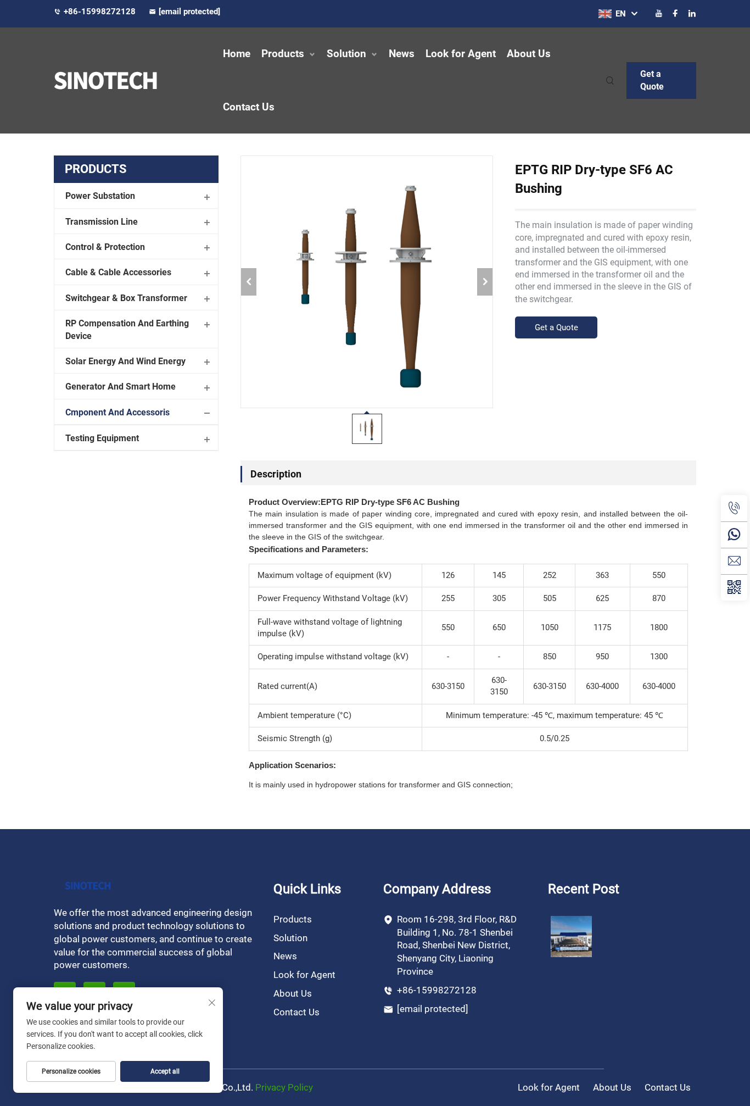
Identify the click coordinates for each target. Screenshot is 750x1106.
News (402, 53)
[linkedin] (691, 13)
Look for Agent (461, 53)
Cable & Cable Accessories (118, 272)
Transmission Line (101, 221)
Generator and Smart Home (120, 386)
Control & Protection (105, 247)
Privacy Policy (284, 1087)
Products (282, 53)
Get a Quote (652, 80)
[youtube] (658, 13)
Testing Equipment (102, 438)
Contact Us (249, 107)
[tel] (734, 508)
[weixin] (734, 587)
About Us (529, 53)
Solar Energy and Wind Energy (125, 361)
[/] (88, 885)
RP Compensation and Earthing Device (127, 329)
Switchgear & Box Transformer (126, 298)
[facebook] (675, 13)
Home (236, 53)
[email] (734, 561)
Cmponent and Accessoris (117, 412)
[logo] (128, 80)
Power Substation (100, 196)
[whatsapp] (734, 534)
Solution (346, 53)
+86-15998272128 (101, 11)
